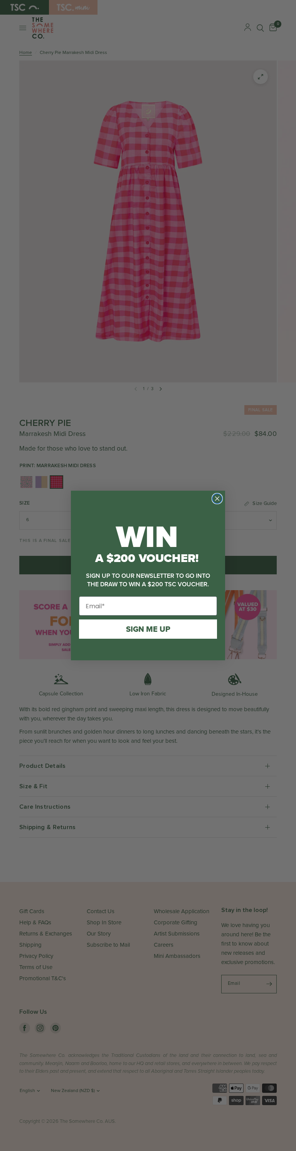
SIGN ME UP (148, 629)
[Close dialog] (217, 498)
